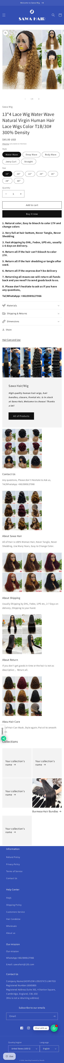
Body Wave (50, 154)
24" (41, 173)
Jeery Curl (11, 161)
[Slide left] (25, 98)
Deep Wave (31, 154)
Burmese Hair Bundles (45, 811)
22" (30, 173)
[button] (3, 15)
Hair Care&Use (13, 919)
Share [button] (9, 329)
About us (10, 933)
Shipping (5, 144)
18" (7, 173)
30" (19, 180)
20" (19, 173)
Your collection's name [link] (15, 762)
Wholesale (11, 926)
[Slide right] (38, 98)
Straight (28, 161)
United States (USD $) (20, 1048)
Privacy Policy (13, 864)
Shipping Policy (14, 904)
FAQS (8, 897)
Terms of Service (14, 871)
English (46, 1048)
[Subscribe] (54, 1016)
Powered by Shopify (37, 1060)
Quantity (6, 187)
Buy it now (32, 213)
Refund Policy (13, 857)
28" (7, 180)
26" (53, 173)
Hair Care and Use (11, 339)
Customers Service (15, 911)
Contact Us (11, 878)
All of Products (21, 416)
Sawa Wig (28, 1060)
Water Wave (12, 154)
